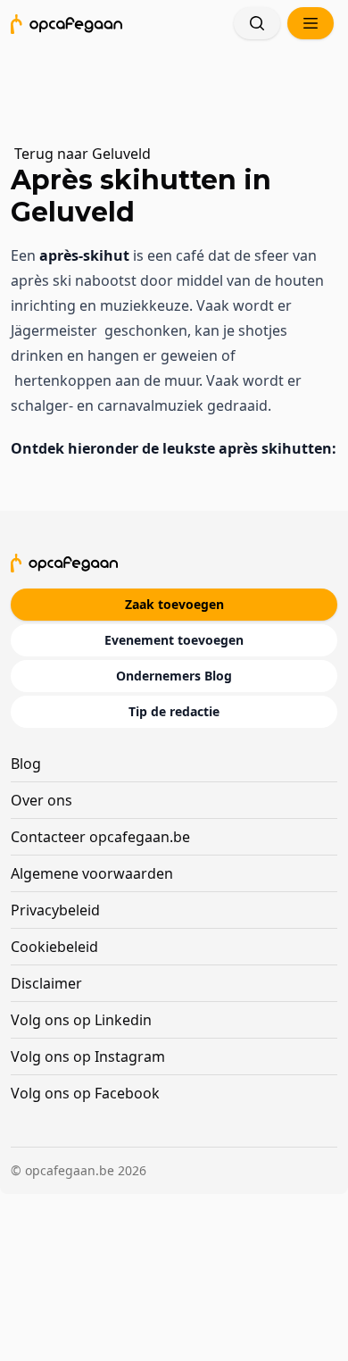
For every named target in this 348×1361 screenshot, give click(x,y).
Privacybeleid (55, 910)
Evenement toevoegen (174, 639)
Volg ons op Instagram (88, 1056)
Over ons (41, 800)
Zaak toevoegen (174, 604)
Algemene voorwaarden (92, 873)
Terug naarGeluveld (82, 153)
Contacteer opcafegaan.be (100, 837)
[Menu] (310, 23)
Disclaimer (46, 983)
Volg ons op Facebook (85, 1093)
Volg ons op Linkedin (81, 1020)
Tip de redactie (174, 711)
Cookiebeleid (54, 946)
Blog (26, 763)
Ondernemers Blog (174, 675)
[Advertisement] (182, 85)
